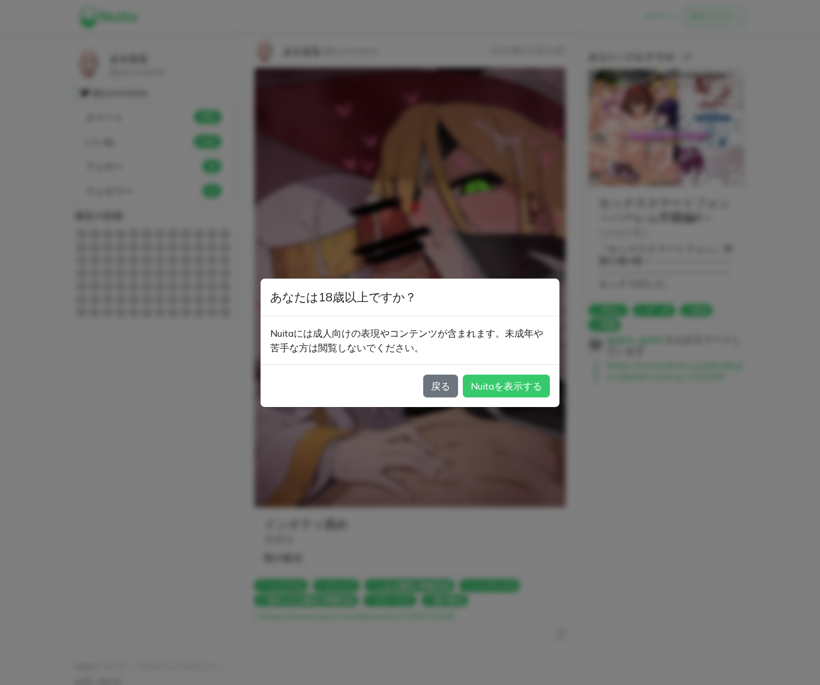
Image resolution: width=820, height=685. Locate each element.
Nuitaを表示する (506, 386)
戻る (440, 386)
